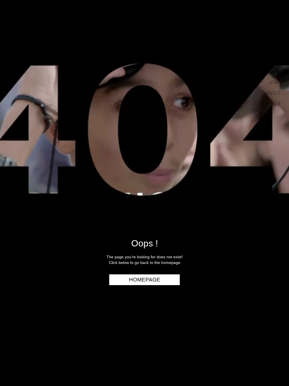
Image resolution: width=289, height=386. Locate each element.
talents (271, 71)
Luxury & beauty (260, 28)
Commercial (265, 38)
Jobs (275, 82)
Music (273, 49)
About (273, 93)
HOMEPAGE (144, 280)
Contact (270, 104)
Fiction (272, 60)
